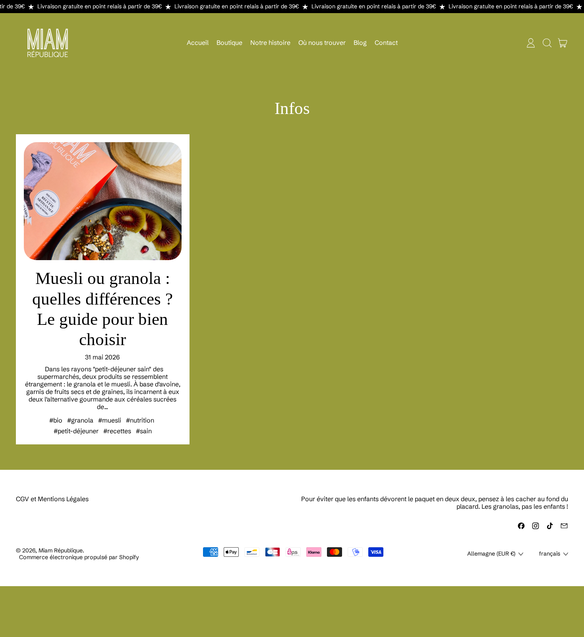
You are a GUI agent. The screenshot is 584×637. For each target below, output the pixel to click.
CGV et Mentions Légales (52, 499)
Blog (360, 42)
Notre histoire (270, 42)
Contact (386, 42)
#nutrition (140, 420)
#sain (144, 431)
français (549, 553)
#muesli (109, 420)
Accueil (198, 42)
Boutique (229, 42)
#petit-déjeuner (76, 431)
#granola (80, 420)
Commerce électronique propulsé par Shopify (79, 557)
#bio (55, 420)
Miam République (61, 550)
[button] (546, 42)
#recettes (117, 431)
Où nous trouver (322, 42)
